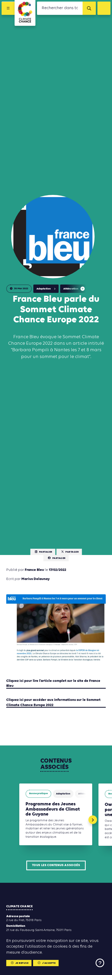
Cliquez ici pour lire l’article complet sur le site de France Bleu (53, 683)
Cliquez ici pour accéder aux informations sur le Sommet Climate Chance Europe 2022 (53, 702)
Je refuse (22, 963)
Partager (45, 552)
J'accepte (49, 963)
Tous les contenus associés (56, 865)
